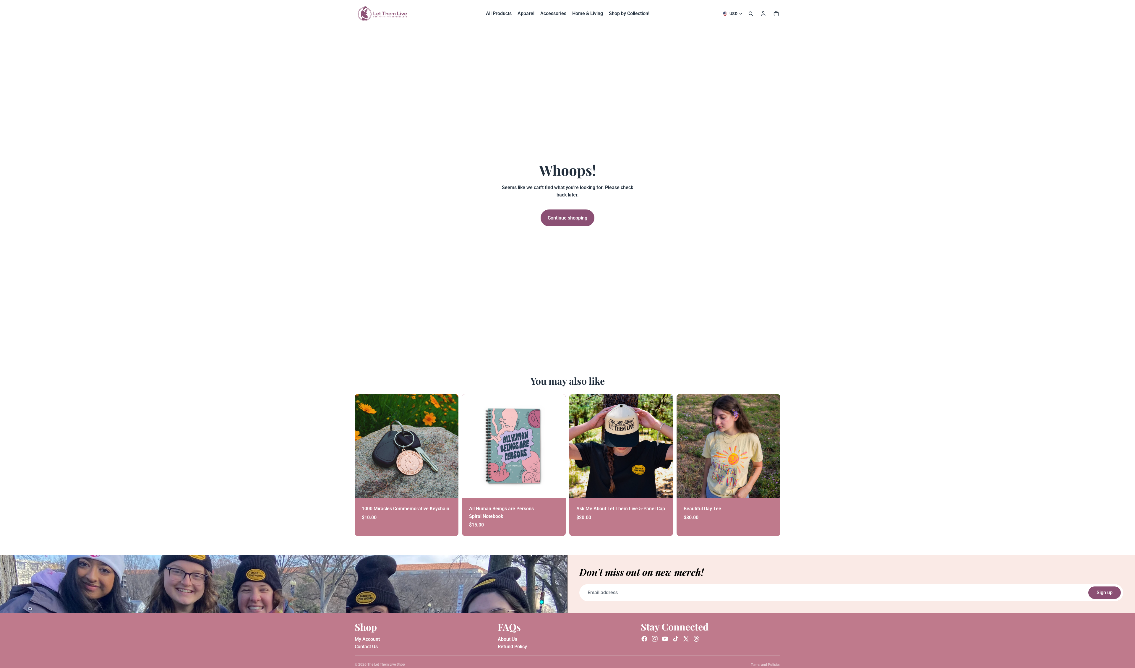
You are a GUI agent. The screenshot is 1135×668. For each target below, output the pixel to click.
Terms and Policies (765, 665)
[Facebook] (644, 638)
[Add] (449, 488)
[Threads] (696, 638)
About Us (507, 639)
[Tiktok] (675, 638)
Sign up (1105, 592)
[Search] (750, 13)
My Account (367, 639)
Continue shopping (567, 218)
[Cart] (776, 13)
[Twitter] (686, 638)
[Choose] (771, 488)
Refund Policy (512, 646)
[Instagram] (654, 638)
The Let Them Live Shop (386, 664)
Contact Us (366, 646)
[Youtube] (665, 638)
